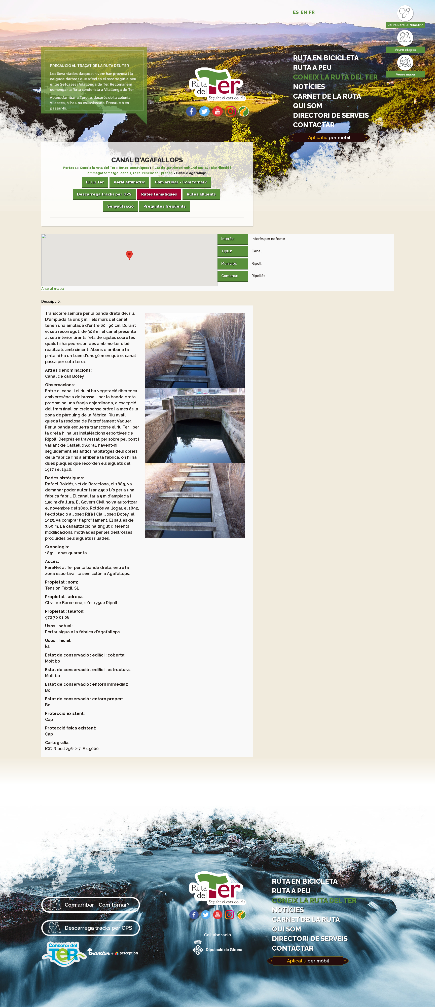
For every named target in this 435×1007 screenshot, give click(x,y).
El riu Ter (95, 182)
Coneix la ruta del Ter (335, 77)
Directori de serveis (331, 115)
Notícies (309, 87)
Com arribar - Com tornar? (181, 182)
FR (312, 12)
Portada (70, 168)
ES (296, 12)
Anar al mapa (52, 289)
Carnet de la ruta (327, 96)
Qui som (307, 106)
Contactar (314, 125)
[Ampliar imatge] (195, 387)
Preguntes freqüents (164, 206)
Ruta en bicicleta (326, 58)
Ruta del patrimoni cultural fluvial (180, 168)
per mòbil (329, 137)
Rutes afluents (201, 194)
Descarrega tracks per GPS (104, 194)
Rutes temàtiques (134, 168)
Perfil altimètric (129, 182)
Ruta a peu (312, 67)
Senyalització (120, 206)
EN (304, 12)
